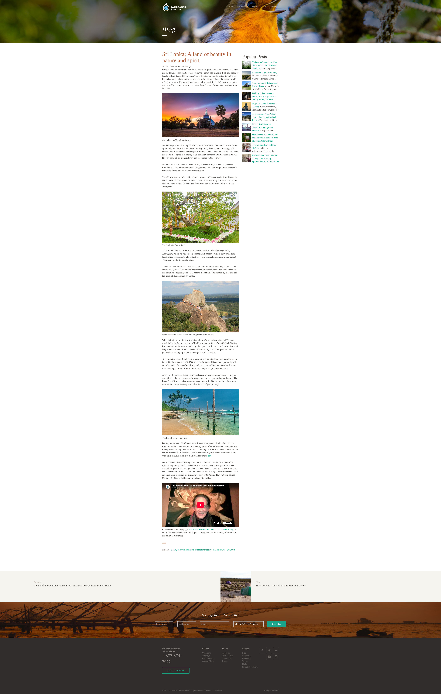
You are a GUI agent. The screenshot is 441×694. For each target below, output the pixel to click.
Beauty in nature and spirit (182, 550)
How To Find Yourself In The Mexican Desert (280, 585)
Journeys (243, 6)
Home (232, 6)
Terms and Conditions (213, 690)
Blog (264, 6)
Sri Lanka (231, 550)
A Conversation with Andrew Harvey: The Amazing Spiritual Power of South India (265, 158)
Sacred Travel (219, 550)
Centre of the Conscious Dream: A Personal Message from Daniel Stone (72, 585)
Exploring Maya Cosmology (264, 72)
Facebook (246, 658)
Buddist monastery (203, 550)
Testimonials (227, 658)
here (209, 455)
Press (224, 661)
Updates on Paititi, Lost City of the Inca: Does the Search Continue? (264, 65)
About (255, 6)
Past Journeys (208, 658)
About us (226, 652)
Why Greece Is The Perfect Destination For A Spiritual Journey (264, 116)
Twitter (245, 661)
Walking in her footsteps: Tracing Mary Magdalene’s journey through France (263, 96)
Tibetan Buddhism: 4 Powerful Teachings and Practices (262, 127)
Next (258, 581)
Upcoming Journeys (206, 654)
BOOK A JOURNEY (175, 670)
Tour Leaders (227, 655)
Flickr (244, 664)
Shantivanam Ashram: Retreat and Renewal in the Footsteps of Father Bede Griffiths (265, 137)
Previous (37, 581)
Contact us (247, 655)
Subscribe (276, 623)
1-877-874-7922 (172, 658)
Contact (274, 6)
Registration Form (250, 666)
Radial (276, 690)
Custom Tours (208, 661)
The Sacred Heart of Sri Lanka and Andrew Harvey (211, 529)
